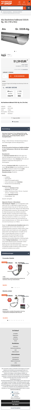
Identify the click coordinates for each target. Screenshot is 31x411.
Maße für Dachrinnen (15, 361)
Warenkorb (15, 339)
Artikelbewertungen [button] (7, 253)
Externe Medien (16, 393)
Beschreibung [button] (6, 129)
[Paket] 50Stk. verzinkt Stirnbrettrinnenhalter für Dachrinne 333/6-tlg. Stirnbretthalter (14, 279)
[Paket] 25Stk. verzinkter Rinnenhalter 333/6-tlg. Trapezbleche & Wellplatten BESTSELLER (14, 312)
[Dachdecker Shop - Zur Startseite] (8, 2)
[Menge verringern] (7, 77)
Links (15, 362)
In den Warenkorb (19, 76)
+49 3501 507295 (11, 87)
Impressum (15, 346)
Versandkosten (25, 69)
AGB (15, 350)
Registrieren (15, 335)
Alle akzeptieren (15, 401)
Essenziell (16, 392)
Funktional (16, 396)
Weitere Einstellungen (15, 398)
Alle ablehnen (15, 404)
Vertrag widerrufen (15, 365)
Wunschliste (16, 121)
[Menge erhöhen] (7, 75)
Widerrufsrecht (15, 351)
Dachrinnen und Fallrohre (17, 11)
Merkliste (15, 337)
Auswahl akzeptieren (15, 408)
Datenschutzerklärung (15, 348)
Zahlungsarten (15, 359)
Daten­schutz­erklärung (15, 389)
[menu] (29, 8)
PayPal (16, 395)
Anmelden (15, 333)
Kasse (15, 340)
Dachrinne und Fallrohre (7, 11)
